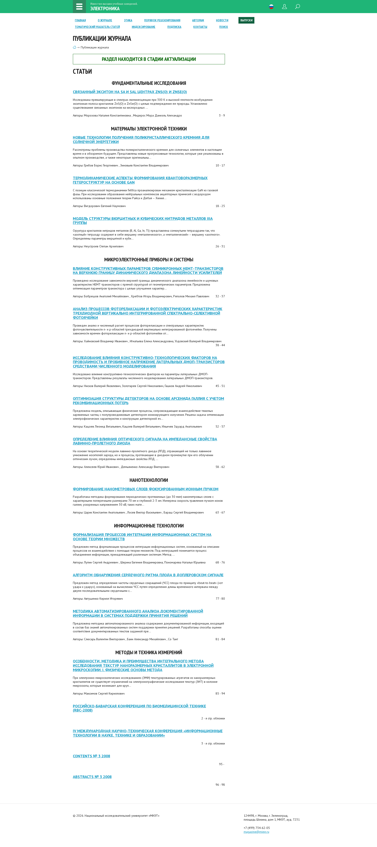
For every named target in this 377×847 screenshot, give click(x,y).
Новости (222, 20)
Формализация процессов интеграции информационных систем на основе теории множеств (142, 536)
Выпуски (246, 20)
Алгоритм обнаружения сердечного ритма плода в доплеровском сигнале (148, 574)
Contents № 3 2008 (91, 755)
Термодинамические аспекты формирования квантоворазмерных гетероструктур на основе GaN (140, 180)
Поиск (223, 27)
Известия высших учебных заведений (74, 47)
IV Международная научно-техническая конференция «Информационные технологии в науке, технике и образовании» (148, 733)
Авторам (198, 20)
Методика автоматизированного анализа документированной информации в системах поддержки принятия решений (138, 613)
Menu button (79, 6)
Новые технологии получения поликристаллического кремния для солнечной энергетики (141, 139)
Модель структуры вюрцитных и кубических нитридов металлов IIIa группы (143, 220)
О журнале (105, 20)
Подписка (174, 27)
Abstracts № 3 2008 (92, 776)
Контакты (200, 27)
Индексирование (143, 27)
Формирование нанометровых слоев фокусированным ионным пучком (145, 488)
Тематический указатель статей (97, 27)
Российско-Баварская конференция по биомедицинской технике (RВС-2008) (139, 708)
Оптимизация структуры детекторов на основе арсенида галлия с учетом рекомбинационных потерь (148, 400)
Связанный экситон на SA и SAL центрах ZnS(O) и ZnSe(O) (130, 91)
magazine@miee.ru (256, 832)
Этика (128, 20)
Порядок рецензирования (162, 20)
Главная (80, 20)
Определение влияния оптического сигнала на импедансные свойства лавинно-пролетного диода (145, 441)
